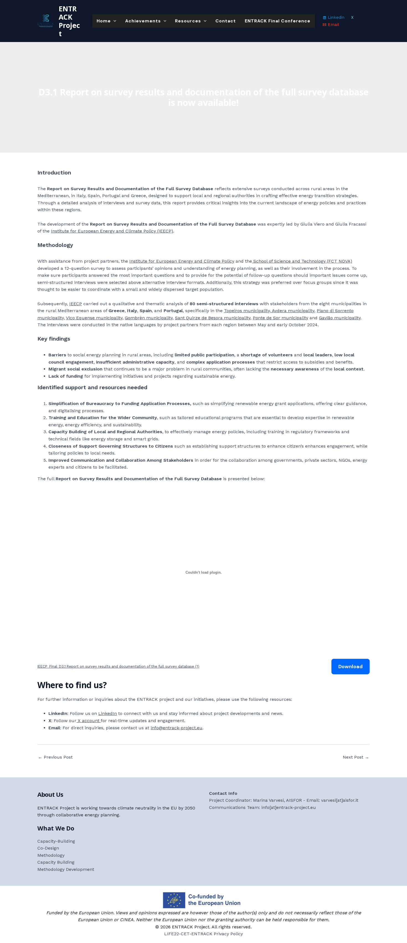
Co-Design (48, 848)
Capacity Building (55, 862)
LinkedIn (107, 713)
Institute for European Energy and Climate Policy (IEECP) (112, 231)
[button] (113, 21)
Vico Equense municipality (94, 317)
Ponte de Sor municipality (280, 317)
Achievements (143, 21)
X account (88, 720)
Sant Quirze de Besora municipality (212, 317)
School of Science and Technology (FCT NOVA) (302, 261)
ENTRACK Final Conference (277, 21)
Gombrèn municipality (148, 317)
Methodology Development (65, 869)
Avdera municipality (292, 310)
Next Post (356, 757)
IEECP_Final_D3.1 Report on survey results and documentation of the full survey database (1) (118, 666)
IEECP (75, 303)
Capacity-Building (56, 841)
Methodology (51, 855)
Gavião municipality (339, 317)
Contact (225, 21)
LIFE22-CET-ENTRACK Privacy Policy (203, 933)
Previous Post (55, 757)
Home (104, 21)
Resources (188, 21)
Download (350, 666)
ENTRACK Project (69, 21)
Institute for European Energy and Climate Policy (181, 261)
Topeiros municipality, (247, 310)
